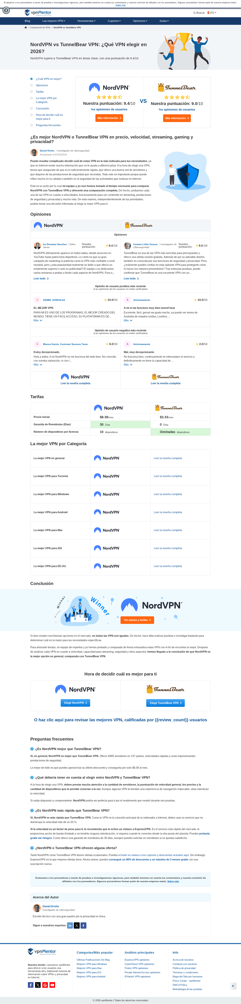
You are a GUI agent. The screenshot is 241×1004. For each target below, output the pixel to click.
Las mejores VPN (52, 21)
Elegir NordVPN (74, 702)
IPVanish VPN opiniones (138, 976)
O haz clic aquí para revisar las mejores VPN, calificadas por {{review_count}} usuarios (120, 720)
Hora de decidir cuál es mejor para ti (49, 117)
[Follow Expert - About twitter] (77, 925)
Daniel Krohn (47, 150)
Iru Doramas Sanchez (55, 244)
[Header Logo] (38, 12)
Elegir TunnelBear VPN (164, 703)
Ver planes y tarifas (136, 620)
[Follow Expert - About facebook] (83, 925)
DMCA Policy (180, 984)
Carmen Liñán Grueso (145, 244)
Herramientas (85, 21)
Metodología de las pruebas (187, 989)
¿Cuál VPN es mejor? (48, 79)
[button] (6, 10)
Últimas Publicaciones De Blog (93, 959)
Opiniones (139, 21)
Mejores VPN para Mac (89, 968)
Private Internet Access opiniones (142, 972)
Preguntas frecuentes (48, 125)
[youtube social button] (52, 985)
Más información (108, 118)
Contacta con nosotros (185, 964)
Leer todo (40, 278)
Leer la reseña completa (75, 383)
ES (212, 12)
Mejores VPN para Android (91, 976)
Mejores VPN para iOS (89, 972)
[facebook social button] (30, 985)
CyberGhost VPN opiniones (139, 964)
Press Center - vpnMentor (187, 980)
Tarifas (40, 91)
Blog (27, 21)
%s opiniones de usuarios (109, 109)
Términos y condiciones (185, 972)
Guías (163, 21)
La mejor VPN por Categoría (46, 100)
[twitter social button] (38, 985)
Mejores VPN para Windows (92, 964)
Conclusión (42, 108)
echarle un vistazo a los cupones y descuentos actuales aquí (153, 855)
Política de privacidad (184, 968)
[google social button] (45, 985)
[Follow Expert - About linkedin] (70, 925)
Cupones (113, 21)
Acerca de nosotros (183, 959)
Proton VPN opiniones (136, 968)
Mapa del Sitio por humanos (187, 976)
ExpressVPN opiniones (137, 959)
